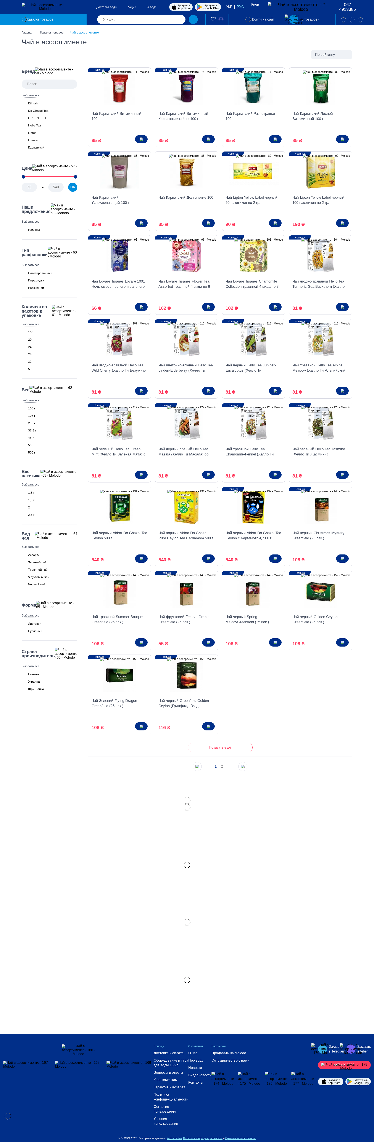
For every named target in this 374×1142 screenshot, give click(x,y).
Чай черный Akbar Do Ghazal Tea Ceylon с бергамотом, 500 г (253, 535)
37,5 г (32, 430)
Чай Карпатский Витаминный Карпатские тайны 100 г (183, 116)
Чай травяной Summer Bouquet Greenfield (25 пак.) (118, 619)
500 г (31, 452)
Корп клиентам (165, 1080)
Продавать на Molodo (228, 1053)
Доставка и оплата (169, 1053)
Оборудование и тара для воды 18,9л (171, 1063)
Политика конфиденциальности (171, 1097)
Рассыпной (36, 287)
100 (30, 332)
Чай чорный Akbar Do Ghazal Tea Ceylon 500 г (119, 535)
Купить (141, 139)
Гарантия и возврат (169, 1087)
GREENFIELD (37, 118)
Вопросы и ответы (168, 1072)
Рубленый (35, 631)
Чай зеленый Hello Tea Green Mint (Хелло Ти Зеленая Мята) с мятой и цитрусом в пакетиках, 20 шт (118, 452)
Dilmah (33, 103)
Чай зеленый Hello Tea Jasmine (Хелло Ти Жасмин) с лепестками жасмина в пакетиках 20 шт (318, 452)
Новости (195, 1068)
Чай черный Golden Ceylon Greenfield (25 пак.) (314, 619)
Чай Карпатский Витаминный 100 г (116, 116)
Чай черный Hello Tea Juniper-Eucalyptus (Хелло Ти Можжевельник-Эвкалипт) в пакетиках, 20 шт (251, 368)
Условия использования (166, 1121)
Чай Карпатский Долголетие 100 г (185, 200)
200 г (31, 423)
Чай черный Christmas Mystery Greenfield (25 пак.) (318, 535)
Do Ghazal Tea (38, 110)
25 (30, 354)
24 (30, 347)
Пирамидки (36, 280)
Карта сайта (174, 1138)
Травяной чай (38, 569)
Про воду (195, 1060)
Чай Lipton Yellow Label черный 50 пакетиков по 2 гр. (251, 200)
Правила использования (240, 1138)
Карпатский (36, 147)
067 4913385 (347, 7)
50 (30, 369)
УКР (229, 7)
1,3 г (31, 492)
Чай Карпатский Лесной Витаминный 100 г (312, 116)
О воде (152, 7)
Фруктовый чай (38, 577)
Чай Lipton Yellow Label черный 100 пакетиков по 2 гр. (318, 200)
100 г (31, 408)
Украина (34, 681)
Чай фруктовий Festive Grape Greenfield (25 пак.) (183, 619)
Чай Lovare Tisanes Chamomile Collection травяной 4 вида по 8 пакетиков (252, 284)
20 (30, 339)
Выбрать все (30, 95)
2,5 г (31, 514)
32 (30, 361)
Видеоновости (199, 1075)
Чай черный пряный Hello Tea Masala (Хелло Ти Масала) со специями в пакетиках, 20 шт (183, 452)
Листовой (34, 623)
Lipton (32, 132)
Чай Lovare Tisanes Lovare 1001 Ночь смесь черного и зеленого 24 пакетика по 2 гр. (118, 284)
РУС (240, 7)
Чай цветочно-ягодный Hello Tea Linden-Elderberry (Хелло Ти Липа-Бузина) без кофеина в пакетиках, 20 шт (185, 368)
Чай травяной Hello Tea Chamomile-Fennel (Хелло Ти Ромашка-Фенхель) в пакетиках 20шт (252, 452)
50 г (31, 445)
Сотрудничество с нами (230, 1060)
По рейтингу (325, 54)
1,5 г (31, 500)
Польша (33, 674)
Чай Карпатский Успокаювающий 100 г (110, 200)
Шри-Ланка (36, 689)
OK (72, 187)
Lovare (33, 140)
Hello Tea (34, 125)
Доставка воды (106, 7)
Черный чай (36, 584)
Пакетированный (40, 273)
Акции (132, 7)
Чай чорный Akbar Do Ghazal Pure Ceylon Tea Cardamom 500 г (185, 535)
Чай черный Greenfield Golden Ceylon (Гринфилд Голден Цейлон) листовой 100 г (183, 704)
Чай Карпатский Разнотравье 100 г (250, 116)
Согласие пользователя (165, 1109)
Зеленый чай (37, 562)
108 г (31, 415)
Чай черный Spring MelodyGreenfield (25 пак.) (247, 619)
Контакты (195, 1082)
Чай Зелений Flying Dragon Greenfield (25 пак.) (114, 703)
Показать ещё (220, 747)
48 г (31, 437)
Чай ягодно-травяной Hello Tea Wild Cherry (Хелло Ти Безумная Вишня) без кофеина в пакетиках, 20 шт (119, 368)
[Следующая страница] (243, 766)
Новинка (34, 230)
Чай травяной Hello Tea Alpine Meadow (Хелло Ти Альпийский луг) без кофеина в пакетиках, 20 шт (320, 368)
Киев (255, 4)
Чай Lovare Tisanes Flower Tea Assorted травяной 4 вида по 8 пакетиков (184, 284)
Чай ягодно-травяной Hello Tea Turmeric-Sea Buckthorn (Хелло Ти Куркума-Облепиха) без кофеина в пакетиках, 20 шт (318, 284)
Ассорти (34, 555)
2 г (30, 507)
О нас (192, 1053)
